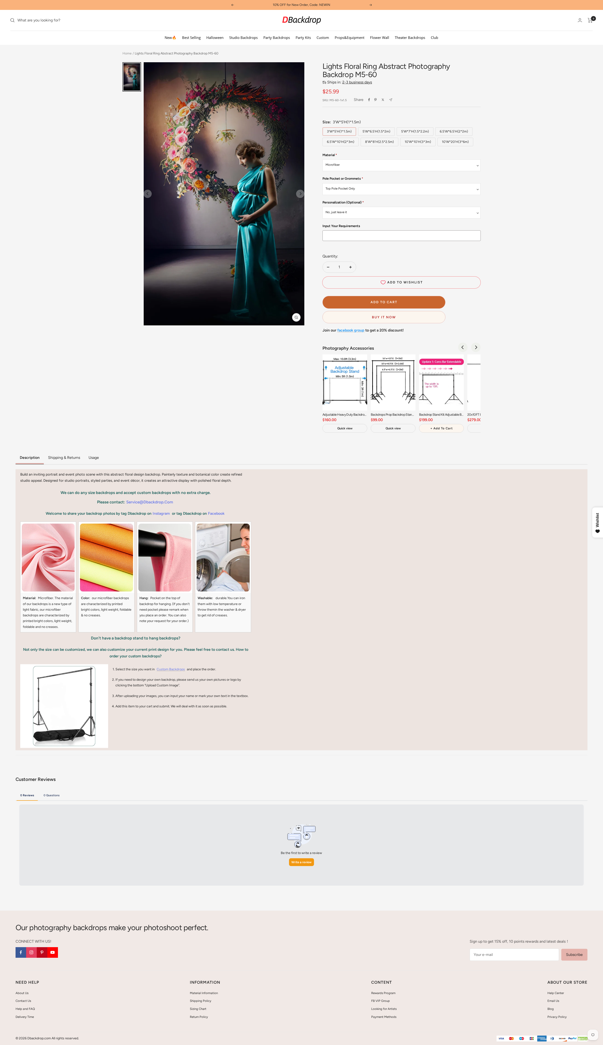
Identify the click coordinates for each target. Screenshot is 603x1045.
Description (30, 457)
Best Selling (191, 37)
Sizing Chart (198, 1009)
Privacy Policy (557, 1017)
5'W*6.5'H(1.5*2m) (376, 131)
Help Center (555, 993)
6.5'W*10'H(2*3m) (340, 142)
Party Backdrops (276, 37)
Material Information (204, 993)
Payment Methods (383, 1017)
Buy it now (384, 317)
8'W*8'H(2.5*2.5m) (379, 142)
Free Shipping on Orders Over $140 (301, 5)
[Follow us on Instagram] (31, 952)
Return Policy (199, 1017)
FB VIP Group (380, 1001)
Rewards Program (383, 993)
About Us (22, 993)
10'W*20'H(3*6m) (455, 142)
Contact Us (23, 1001)
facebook (216, 513)
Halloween (215, 37)
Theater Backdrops (410, 37)
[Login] (580, 20)
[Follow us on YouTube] (52, 952)
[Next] (476, 347)
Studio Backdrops (243, 37)
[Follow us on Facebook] (21, 952)
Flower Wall (379, 37)
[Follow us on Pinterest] (42, 952)
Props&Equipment (349, 37)
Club (434, 37)
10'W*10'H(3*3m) (418, 142)
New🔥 (170, 37)
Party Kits (303, 37)
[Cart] (590, 20)
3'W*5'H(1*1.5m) (339, 131)
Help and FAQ (25, 1009)
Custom (323, 37)
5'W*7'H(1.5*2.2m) (415, 131)
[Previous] (463, 347)
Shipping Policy (200, 1001)
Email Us (553, 1001)
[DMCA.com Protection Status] (582, 1039)
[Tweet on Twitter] (383, 99)
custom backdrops (171, 669)
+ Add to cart (441, 428)
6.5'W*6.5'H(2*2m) (454, 131)
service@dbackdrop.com (149, 502)
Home (127, 53)
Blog (550, 1009)
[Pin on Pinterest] (375, 99)
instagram (161, 513)
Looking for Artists (384, 1009)
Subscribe (574, 954)
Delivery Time (25, 1017)
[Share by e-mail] (390, 99)
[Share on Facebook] (369, 99)
